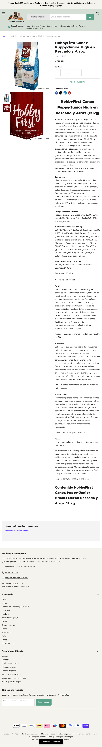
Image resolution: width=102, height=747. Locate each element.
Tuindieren (6, 632)
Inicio (4, 36)
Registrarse (43, 702)
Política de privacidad (11, 670)
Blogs (4, 639)
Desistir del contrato (51, 742)
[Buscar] (90, 17)
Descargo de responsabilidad (14, 678)
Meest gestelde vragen (11, 681)
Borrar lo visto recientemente (17, 531)
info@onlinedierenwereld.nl (16, 578)
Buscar (5, 656)
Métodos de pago (9, 667)
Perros (4, 599)
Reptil (4, 621)
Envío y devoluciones (10, 663)
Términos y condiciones (11, 674)
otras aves (6, 610)
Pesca (4, 628)
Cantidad (58, 67)
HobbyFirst (63, 56)
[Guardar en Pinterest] (69, 93)
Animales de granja (10, 618)
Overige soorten (8, 625)
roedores (5, 614)
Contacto (6, 659)
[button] (6, 98)
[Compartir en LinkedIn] (65, 93)
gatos (4, 603)
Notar (4, 636)
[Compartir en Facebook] (56, 93)
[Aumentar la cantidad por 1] (79, 72)
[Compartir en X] (60, 93)
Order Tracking (8, 643)
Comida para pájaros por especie (15, 606)
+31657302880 (11, 572)
